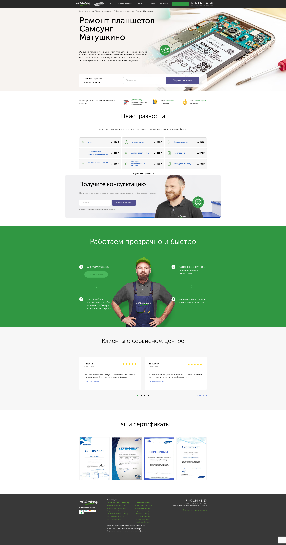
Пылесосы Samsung (142, 519)
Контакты (164, 4)
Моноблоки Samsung (142, 522)
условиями (91, 209)
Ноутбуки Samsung (142, 511)
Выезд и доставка (125, 4)
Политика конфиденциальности (195, 510)
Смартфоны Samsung (142, 503)
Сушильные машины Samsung (117, 514)
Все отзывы (202, 395)
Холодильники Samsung (143, 505)
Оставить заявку (96, 274)
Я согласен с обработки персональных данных (97, 209)
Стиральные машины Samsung (118, 503)
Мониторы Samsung (114, 519)
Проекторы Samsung (142, 516)
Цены (111, 4)
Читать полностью (91, 381)
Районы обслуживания (124, 11)
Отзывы (140, 4)
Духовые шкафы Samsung (116, 505)
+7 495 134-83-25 (202, 3)
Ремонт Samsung (86, 11)
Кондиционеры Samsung (116, 511)
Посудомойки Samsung (115, 516)
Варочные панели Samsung (116, 508)
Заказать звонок (180, 4)
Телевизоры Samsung (142, 508)
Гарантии (151, 4)
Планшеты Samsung (142, 514)
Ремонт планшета (104, 11)
